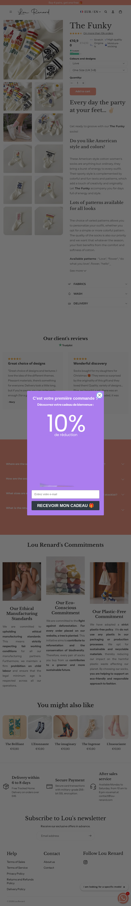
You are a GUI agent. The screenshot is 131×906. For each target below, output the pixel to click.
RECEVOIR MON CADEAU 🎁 (65, 505)
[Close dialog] (100, 395)
